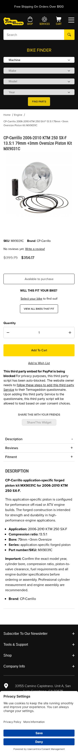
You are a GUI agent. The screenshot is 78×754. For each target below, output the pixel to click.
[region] (39, 228)
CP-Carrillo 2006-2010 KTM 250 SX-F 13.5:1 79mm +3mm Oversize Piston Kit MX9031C (35, 123)
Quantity (9, 323)
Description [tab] (14, 439)
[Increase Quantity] (70, 332)
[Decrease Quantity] (8, 332)
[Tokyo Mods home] (13, 21)
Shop (7, 655)
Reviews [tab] (11, 447)
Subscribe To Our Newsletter (25, 633)
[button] (30, 21)
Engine (18, 115)
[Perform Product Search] (69, 34)
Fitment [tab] (11, 456)
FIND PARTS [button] (39, 102)
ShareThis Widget (39, 422)
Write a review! (35, 249)
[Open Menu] (71, 20)
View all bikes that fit (39, 309)
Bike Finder (39, 50)
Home (7, 115)
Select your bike (31, 298)
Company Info (14, 666)
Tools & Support (15, 644)
